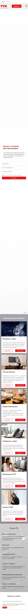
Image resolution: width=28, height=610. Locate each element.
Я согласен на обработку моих (13, 175)
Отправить (14, 178)
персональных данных (18, 175)
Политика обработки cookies (12, 605)
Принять (4, 607)
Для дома (9, 1)
